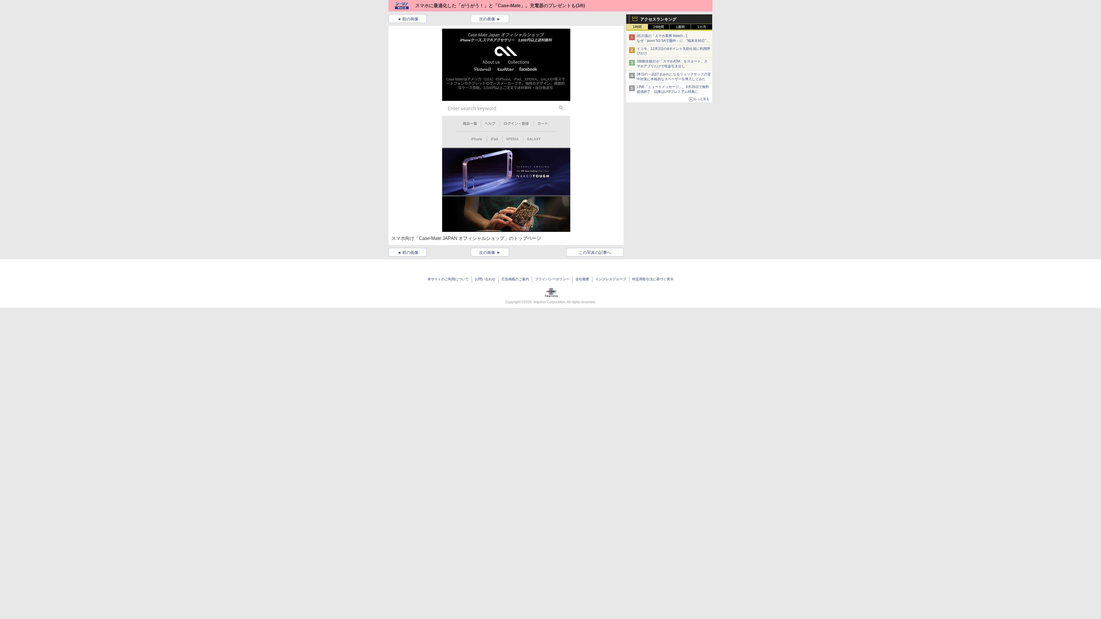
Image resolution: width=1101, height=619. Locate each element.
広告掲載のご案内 (515, 279)
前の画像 (410, 19)
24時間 (658, 27)
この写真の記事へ (595, 252)
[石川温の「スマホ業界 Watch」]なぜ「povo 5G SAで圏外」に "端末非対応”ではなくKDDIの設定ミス (673, 41)
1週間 (680, 27)
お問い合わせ (485, 279)
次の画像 (487, 19)
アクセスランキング (658, 19)
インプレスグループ (610, 279)
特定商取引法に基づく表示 (653, 279)
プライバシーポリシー (552, 279)
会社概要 (582, 279)
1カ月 (701, 27)
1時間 (637, 27)
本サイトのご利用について (448, 279)
